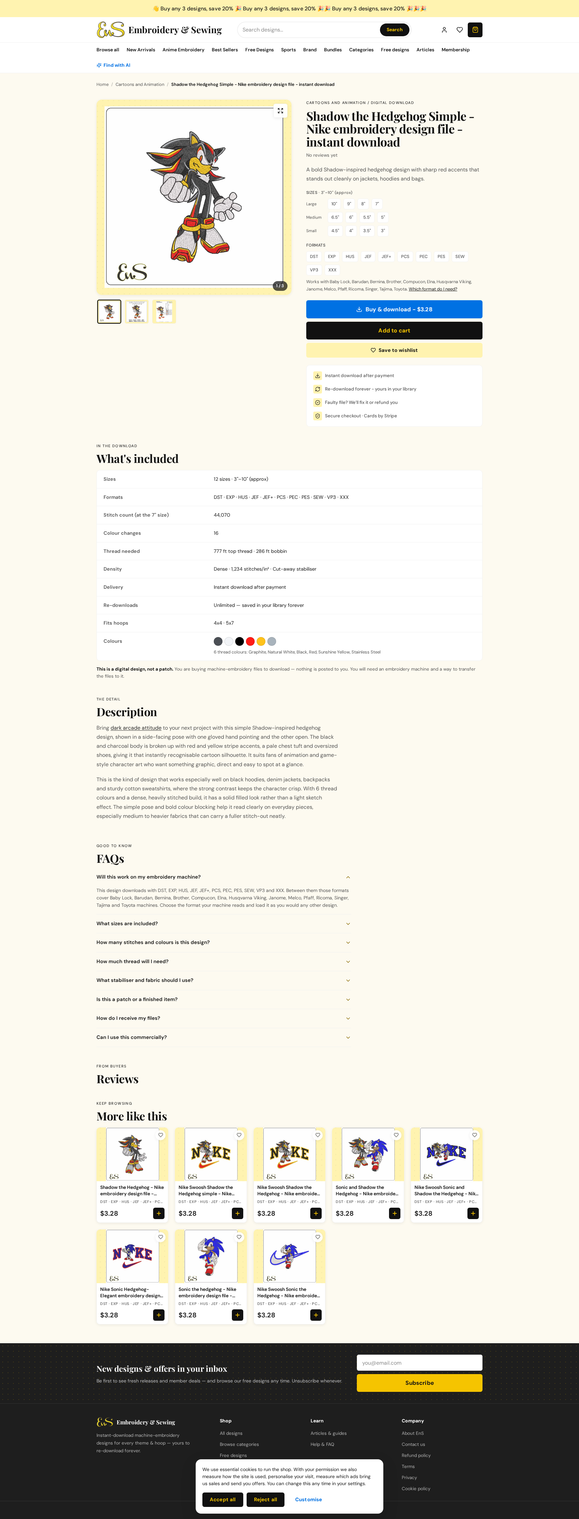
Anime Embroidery (183, 50)
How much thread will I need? (132, 961)
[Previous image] (108, 197)
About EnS (413, 1433)
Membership (456, 50)
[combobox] (310, 29)
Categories (361, 50)
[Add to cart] (159, 1213)
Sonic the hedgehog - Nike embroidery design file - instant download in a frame (209, 1295)
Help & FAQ (322, 1444)
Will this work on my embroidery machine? (148, 877)
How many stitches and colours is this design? (153, 942)
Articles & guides (329, 1433)
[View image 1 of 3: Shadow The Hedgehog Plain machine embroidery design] (109, 312)
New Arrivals (141, 50)
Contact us (413, 1444)
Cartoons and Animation (140, 84)
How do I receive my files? (128, 1018)
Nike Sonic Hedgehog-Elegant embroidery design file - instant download (130, 1295)
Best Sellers (225, 50)
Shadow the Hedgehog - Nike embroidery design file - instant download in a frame (132, 1193)
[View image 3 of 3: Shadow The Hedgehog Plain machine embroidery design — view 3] (164, 312)
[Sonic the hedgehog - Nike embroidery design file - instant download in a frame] (211, 1256)
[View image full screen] (280, 111)
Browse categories (239, 1444)
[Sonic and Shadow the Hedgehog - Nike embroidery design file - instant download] (368, 1155)
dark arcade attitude (136, 727)
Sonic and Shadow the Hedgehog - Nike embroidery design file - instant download (368, 1196)
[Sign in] (444, 29)
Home (102, 84)
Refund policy (416, 1455)
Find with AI (117, 65)
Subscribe (419, 1382)
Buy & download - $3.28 (399, 309)
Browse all (107, 50)
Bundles (333, 50)
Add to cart (394, 330)
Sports (288, 50)
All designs (231, 1433)
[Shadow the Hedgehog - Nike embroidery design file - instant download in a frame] (132, 1155)
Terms (408, 1466)
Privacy (409, 1477)
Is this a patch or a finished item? (137, 999)
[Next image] (280, 197)
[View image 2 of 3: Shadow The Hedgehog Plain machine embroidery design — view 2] (137, 312)
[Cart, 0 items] (475, 29)
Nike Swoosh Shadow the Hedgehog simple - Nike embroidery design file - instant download (206, 1196)
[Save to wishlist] (160, 1135)
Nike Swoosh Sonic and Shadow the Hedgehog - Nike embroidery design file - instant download (446, 1196)
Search (395, 30)
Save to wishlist (398, 350)
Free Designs (259, 50)
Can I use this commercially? (131, 1037)
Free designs (395, 50)
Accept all (223, 1499)
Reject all (265, 1499)
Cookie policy (416, 1488)
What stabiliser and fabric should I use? (144, 980)
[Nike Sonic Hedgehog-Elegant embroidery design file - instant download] (132, 1256)
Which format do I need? (433, 289)
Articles (425, 50)
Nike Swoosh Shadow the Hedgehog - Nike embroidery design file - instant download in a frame (289, 1196)
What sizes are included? (127, 923)
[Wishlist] (459, 29)
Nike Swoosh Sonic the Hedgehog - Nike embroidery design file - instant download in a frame (289, 1298)
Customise (308, 1499)
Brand (310, 50)
